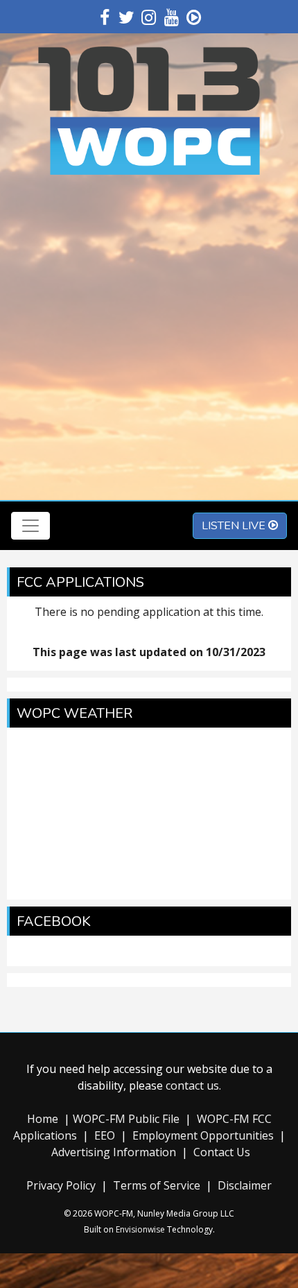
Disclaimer (245, 1185)
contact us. (193, 1085)
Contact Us (221, 1152)
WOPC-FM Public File (126, 1118)
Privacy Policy (61, 1185)
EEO (104, 1135)
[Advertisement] (149, 340)
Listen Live (235, 525)
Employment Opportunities (203, 1135)
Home (42, 1118)
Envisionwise (140, 1229)
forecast (149, 886)
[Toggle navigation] (30, 526)
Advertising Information (113, 1152)
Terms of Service (156, 1185)
